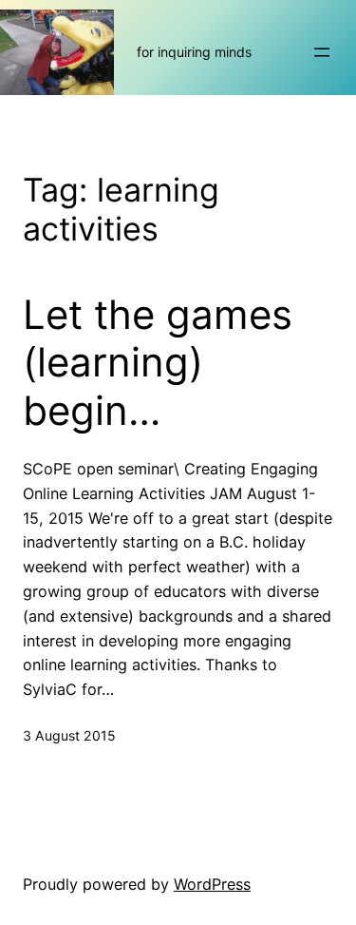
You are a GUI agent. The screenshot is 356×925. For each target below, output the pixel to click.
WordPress (212, 884)
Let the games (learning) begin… (157, 362)
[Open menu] (321, 52)
